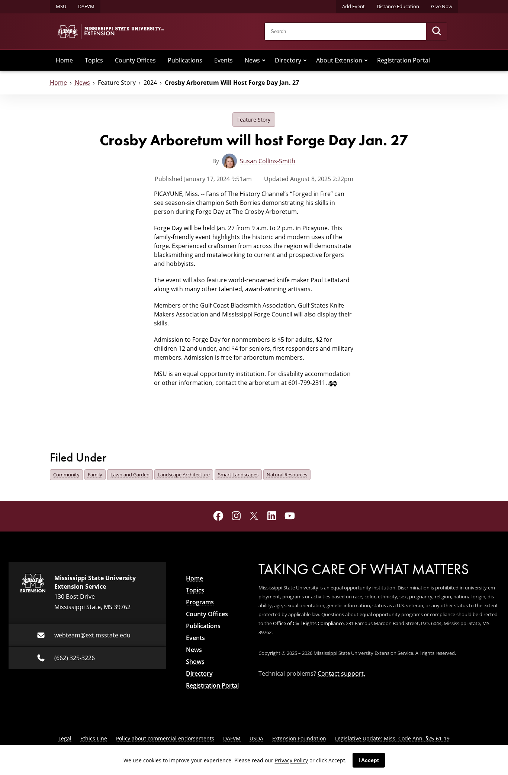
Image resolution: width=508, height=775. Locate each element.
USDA (256, 738)
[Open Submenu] (263, 60)
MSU (61, 6)
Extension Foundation (299, 738)
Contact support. (341, 673)
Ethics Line (93, 738)
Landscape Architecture (184, 474)
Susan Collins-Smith (267, 161)
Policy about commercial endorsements (165, 738)
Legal (64, 738)
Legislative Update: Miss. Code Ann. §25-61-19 (392, 738)
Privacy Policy (291, 760)
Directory (288, 60)
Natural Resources (287, 474)
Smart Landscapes (238, 474)
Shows (195, 661)
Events (223, 60)
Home (64, 60)
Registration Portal (403, 60)
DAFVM (86, 6)
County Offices (135, 60)
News (252, 60)
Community (66, 474)
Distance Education (398, 6)
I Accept (369, 760)
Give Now (441, 6)
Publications (185, 60)
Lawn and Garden (129, 474)
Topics (94, 60)
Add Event (353, 6)
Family (95, 474)
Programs (200, 602)
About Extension (339, 60)
